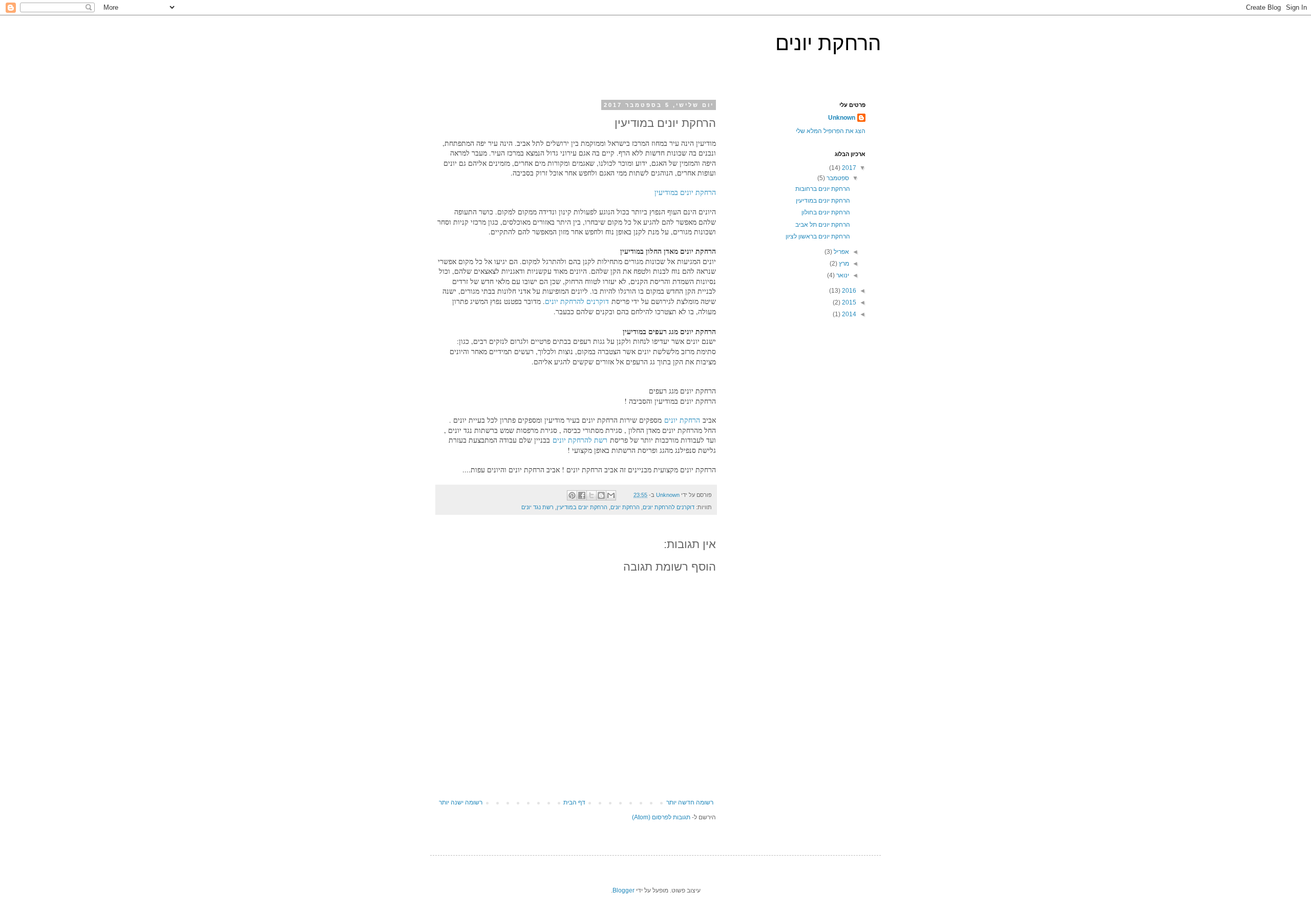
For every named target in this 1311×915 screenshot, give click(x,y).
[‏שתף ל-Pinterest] (572, 495)
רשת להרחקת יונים (580, 440)
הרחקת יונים (828, 43)
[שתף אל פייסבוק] (582, 495)
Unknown (841, 117)
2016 (848, 290)
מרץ (843, 263)
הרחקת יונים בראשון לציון (818, 236)
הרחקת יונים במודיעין (685, 192)
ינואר (842, 275)
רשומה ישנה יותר (460, 802)
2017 (848, 167)
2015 (848, 302)
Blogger (623, 890)
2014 (848, 314)
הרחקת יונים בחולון (825, 212)
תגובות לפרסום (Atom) (661, 817)
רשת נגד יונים (537, 507)
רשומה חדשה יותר (689, 802)
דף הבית (574, 802)
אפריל (840, 251)
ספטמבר (837, 178)
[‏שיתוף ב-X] (591, 495)
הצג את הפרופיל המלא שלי (830, 131)
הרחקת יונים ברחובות (822, 188)
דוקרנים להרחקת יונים (577, 301)
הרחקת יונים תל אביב (822, 224)
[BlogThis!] (601, 495)
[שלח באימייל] (611, 495)
